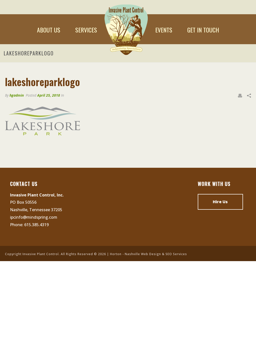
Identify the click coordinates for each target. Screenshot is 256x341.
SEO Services (176, 254)
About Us (48, 29)
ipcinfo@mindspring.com (33, 217)
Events (163, 29)
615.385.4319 (36, 224)
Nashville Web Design (143, 254)
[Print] (240, 95)
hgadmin (17, 95)
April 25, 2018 (48, 95)
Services (86, 29)
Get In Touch (203, 29)
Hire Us (220, 201)
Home (126, 29)
